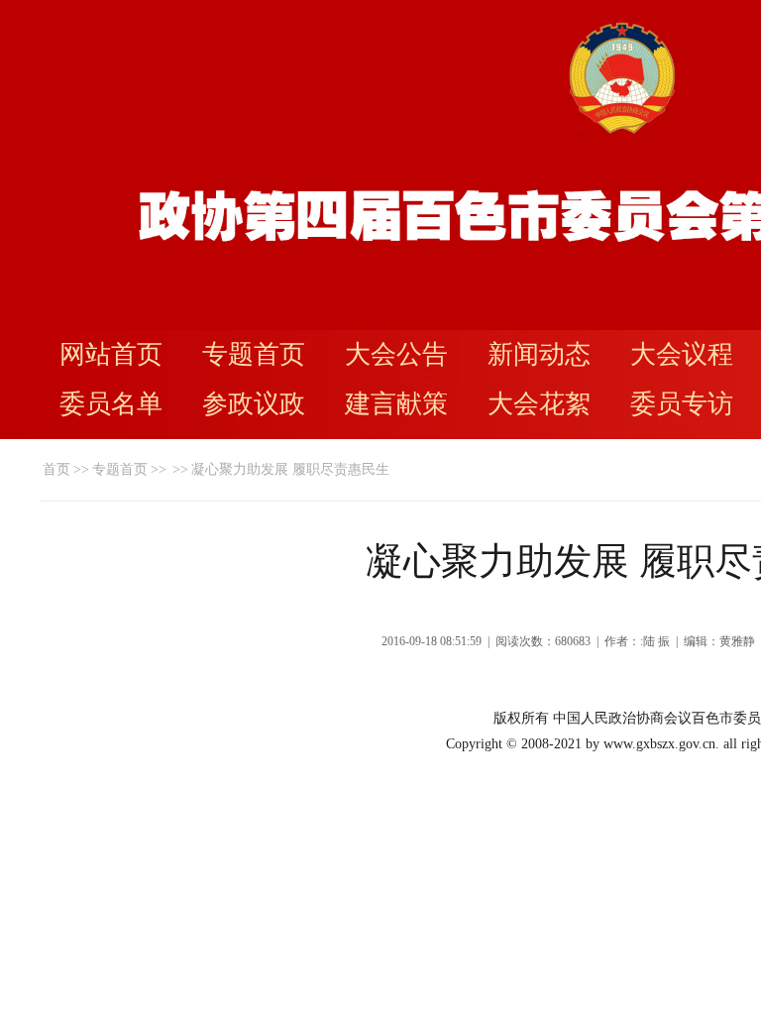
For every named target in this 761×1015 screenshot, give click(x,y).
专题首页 (253, 354)
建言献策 (396, 404)
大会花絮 (539, 404)
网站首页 (111, 354)
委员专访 (681, 404)
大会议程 (681, 354)
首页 (56, 469)
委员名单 (111, 404)
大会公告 (396, 354)
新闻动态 (539, 354)
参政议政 (253, 404)
